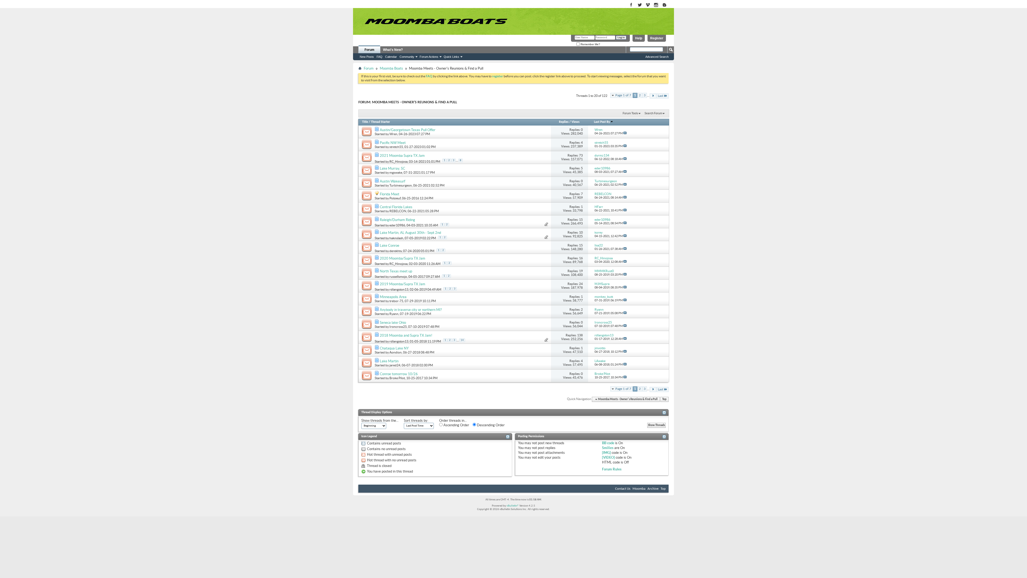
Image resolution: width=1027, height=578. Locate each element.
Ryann (393, 313)
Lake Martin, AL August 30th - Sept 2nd (410, 233)
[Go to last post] (625, 133)
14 (462, 340)
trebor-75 (396, 301)
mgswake (395, 172)
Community (407, 56)
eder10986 (397, 225)
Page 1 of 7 (623, 95)
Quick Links (451, 56)
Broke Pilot (397, 378)
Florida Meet (389, 194)
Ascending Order (456, 425)
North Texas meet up (396, 271)
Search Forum (653, 113)
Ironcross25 (398, 326)
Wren (393, 134)
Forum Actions (429, 56)
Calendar (391, 56)
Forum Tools (630, 113)
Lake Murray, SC (392, 168)
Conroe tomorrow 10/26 (399, 374)
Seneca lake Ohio (393, 323)
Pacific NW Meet (393, 143)
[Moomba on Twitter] (639, 5)
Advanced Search (657, 56)
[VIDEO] (608, 457)
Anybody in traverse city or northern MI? (411, 310)
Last (660, 96)
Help (638, 38)
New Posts (367, 56)
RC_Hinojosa (398, 161)
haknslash (396, 238)
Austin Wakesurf (392, 181)
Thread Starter (380, 122)
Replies (564, 122)
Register (656, 38)
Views (576, 122)
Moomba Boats (391, 68)
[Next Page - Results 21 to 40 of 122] (653, 95)
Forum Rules (612, 469)
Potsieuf (395, 198)
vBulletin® (513, 505)
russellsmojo (398, 276)
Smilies (608, 448)
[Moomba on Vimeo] (648, 5)
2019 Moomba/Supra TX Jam (402, 284)
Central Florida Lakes (396, 207)
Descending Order (490, 425)
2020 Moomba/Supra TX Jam (402, 258)
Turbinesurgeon (400, 185)
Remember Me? (590, 44)
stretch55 (396, 147)
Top (664, 399)
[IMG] (606, 453)
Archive (652, 488)
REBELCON (397, 211)
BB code (608, 443)
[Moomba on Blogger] (667, 5)
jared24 (394, 365)
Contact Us (622, 488)
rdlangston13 (398, 289)
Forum (369, 50)
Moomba (639, 488)
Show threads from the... (379, 421)
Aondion (395, 352)
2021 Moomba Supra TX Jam (402, 156)
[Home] (436, 21)
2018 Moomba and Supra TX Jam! (406, 335)
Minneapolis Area (393, 297)
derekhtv (395, 251)
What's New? (393, 50)
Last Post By (602, 122)
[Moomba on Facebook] (631, 5)
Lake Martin (389, 361)
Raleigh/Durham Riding (397, 220)
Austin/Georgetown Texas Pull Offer (407, 130)
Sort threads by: (416, 421)
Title (365, 122)
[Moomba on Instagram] (656, 5)
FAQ (379, 56)
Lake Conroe (389, 246)
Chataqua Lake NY (394, 348)
